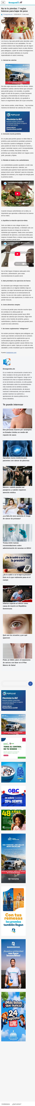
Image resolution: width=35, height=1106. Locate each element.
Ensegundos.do (8, 14)
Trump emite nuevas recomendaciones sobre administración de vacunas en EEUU (17, 545)
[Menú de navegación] (3, 2)
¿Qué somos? (16, 1104)
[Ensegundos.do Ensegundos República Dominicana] (15, 2)
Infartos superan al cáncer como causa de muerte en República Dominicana (15, 606)
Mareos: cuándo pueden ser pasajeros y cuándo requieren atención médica (14, 489)
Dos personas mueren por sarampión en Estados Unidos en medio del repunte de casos (17, 432)
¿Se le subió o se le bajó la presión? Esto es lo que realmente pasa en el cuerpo (17, 577)
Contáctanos (6, 1104)
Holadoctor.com (11, 352)
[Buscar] (30, 684)
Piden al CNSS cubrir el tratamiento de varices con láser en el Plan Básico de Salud (16, 662)
